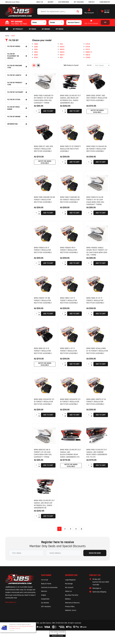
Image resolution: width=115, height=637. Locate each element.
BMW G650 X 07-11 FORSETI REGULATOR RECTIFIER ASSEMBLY (69, 350)
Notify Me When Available (97, 111)
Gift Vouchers (46, 606)
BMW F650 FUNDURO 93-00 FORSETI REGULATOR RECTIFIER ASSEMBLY (70, 199)
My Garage (69, 583)
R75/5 (88, 44)
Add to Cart (48, 111)
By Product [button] (18, 29)
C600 (36, 44)
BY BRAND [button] (46, 29)
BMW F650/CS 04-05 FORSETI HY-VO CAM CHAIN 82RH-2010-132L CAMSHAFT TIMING (95, 201)
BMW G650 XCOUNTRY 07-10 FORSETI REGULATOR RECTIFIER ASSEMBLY (44, 401)
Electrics (44, 591)
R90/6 (88, 55)
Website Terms (70, 610)
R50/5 (62, 47)
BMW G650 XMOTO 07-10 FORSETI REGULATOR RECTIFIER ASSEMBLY (96, 401)
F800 (36, 52)
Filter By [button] (14, 40)
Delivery (68, 599)
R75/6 (88, 47)
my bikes (59, 29)
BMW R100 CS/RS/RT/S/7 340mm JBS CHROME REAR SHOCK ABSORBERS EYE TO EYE (96, 453)
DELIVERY (50, 2)
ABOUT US (39, 2)
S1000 (88, 57)
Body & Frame (46, 583)
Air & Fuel (44, 580)
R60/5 (62, 49)
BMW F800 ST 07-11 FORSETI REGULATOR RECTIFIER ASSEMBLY (95, 300)
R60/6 (62, 52)
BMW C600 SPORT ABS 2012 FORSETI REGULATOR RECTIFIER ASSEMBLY (96, 98)
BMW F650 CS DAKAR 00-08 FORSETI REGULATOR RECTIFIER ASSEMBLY (96, 148)
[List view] (38, 65)
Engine (43, 595)
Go (105, 22)
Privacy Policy (69, 606)
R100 (36, 57)
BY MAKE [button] (32, 29)
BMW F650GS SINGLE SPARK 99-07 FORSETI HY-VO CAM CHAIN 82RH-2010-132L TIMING (97, 251)
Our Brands (45, 603)
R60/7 (62, 55)
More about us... (11, 602)
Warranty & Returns (72, 603)
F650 (36, 49)
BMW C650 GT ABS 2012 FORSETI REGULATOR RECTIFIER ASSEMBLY (43, 148)
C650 (36, 47)
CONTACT (91, 2)
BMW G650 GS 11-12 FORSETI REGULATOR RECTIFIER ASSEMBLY (43, 350)
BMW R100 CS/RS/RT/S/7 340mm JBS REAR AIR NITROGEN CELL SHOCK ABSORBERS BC (44, 504)
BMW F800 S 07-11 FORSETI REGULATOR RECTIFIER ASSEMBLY (69, 300)
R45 (61, 44)
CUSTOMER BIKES (63, 2)
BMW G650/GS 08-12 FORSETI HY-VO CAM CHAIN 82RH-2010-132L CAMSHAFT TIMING (43, 453)
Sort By (89, 65)
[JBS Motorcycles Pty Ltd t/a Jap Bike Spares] (20, 11)
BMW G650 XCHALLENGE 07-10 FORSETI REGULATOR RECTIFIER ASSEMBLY (97, 350)
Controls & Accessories (49, 587)
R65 (61, 57)
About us (68, 591)
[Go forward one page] (81, 529)
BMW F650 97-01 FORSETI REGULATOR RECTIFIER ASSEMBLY (70, 148)
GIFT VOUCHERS (79, 2)
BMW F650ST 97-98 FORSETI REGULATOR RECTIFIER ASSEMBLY (43, 300)
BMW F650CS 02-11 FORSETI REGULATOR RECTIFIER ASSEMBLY (43, 250)
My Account (89, 12)
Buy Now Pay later (71, 595)
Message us (97, 588)
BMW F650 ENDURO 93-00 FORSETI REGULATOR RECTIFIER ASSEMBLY (44, 199)
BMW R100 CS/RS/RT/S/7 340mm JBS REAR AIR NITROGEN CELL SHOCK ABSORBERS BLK (70, 99)
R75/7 (88, 49)
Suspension (45, 599)
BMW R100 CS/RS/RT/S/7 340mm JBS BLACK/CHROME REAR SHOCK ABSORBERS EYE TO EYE (70, 454)
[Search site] (78, 11)
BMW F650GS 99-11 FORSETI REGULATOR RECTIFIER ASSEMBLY (69, 250)
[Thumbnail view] (34, 65)
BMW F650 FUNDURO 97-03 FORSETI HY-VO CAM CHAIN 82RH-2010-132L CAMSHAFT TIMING (44, 99)
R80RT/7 (89, 52)
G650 (36, 55)
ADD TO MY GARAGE (91, 23)
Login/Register (105, 2)
